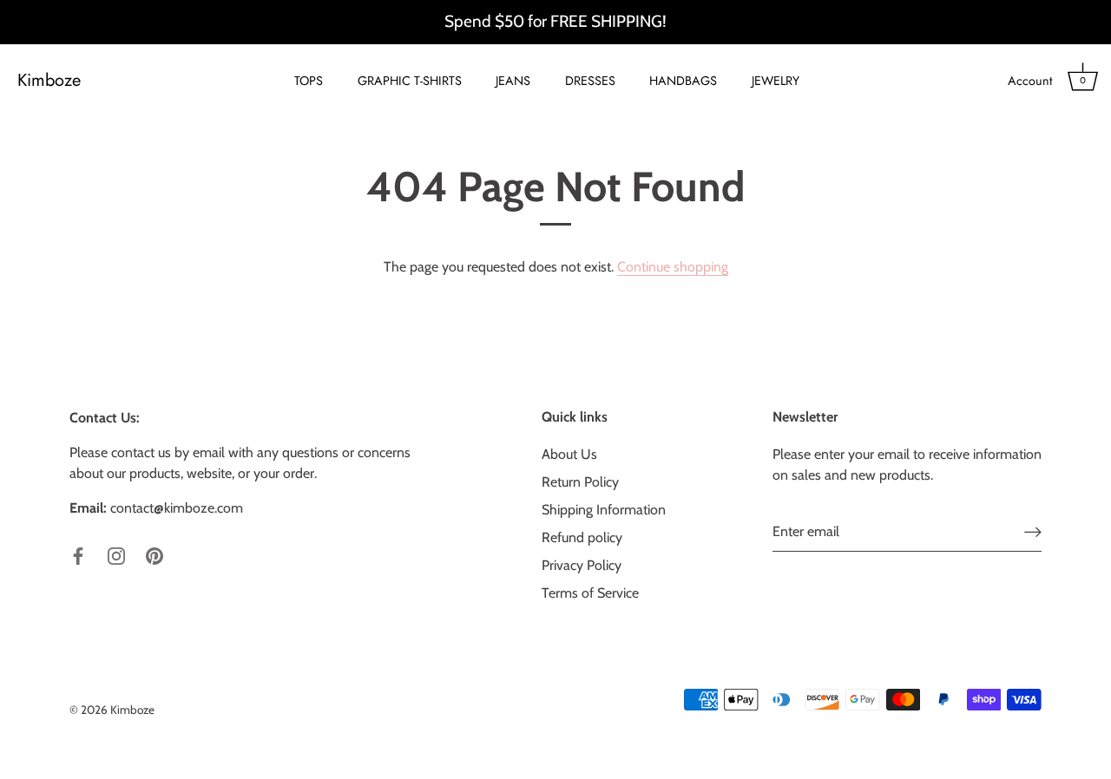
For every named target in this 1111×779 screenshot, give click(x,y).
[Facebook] (78, 555)
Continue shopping (672, 267)
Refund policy (582, 537)
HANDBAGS (683, 80)
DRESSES (590, 80)
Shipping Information (604, 509)
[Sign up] (1033, 532)
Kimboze (49, 81)
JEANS (513, 80)
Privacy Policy (581, 565)
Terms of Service (590, 593)
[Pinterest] (154, 555)
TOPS (308, 80)
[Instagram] (116, 555)
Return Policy (580, 482)
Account (1030, 80)
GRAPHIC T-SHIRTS (410, 80)
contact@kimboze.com (176, 508)
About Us (569, 454)
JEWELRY (775, 80)
